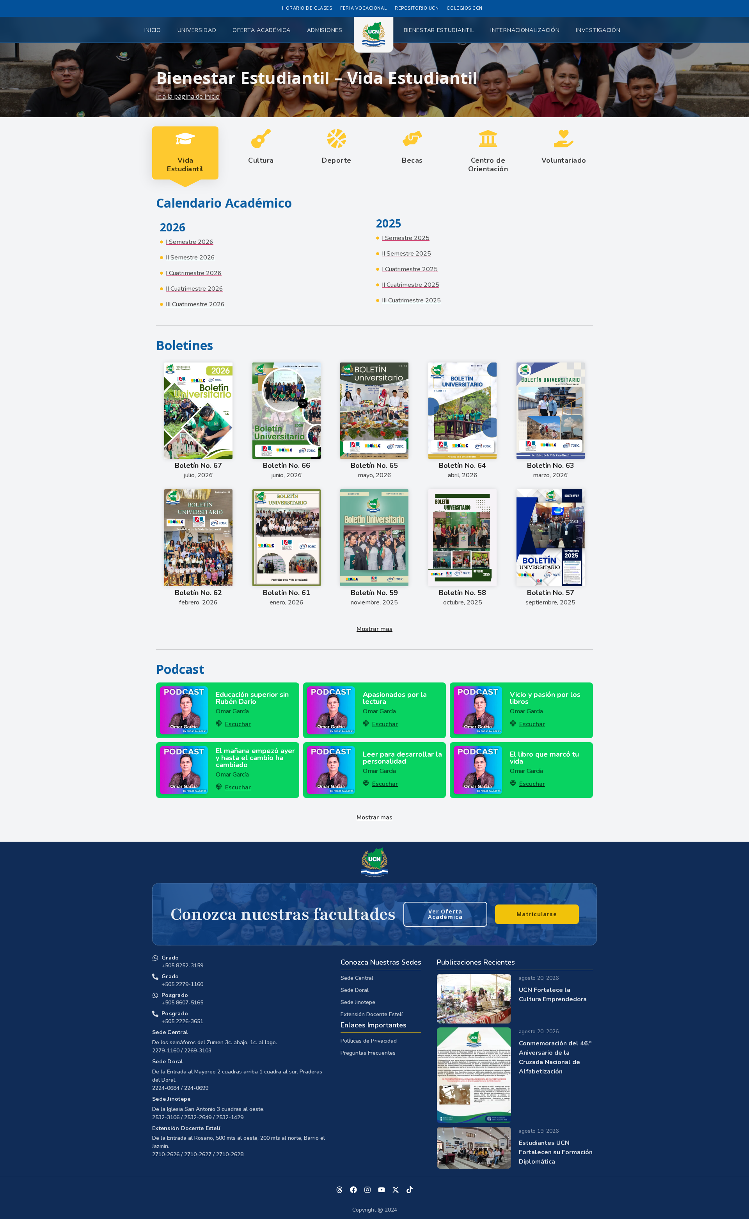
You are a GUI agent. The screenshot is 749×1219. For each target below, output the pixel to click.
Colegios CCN (465, 8)
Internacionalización (524, 30)
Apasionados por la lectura (395, 698)
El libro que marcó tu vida (544, 758)
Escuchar (238, 724)
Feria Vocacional (363, 8)
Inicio (152, 30)
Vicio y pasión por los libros (545, 698)
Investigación (598, 30)
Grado (170, 957)
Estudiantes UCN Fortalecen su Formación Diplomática (556, 1152)
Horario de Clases (307, 8)
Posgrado (175, 995)
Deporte (336, 160)
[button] (374, 629)
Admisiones (325, 30)
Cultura (261, 160)
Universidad (197, 30)
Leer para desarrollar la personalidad (402, 758)
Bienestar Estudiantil (439, 30)
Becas (412, 160)
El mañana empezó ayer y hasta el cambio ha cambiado (255, 757)
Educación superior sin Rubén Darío (252, 698)
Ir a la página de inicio (188, 96)
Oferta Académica (261, 30)
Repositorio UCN (416, 8)
